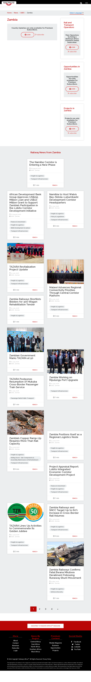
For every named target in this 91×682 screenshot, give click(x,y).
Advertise (15, 646)
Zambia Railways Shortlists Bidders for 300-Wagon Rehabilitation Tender (25, 302)
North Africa (35, 647)
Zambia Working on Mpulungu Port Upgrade (63, 379)
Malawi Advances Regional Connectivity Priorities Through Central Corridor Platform (65, 291)
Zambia (37, 170)
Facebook (77, 642)
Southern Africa (35, 649)
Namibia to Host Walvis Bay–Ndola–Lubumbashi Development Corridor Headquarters (63, 198)
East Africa (36, 644)
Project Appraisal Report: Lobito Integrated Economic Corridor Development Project (64, 470)
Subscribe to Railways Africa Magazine (45, 626)
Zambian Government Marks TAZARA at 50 (22, 357)
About (15, 641)
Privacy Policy (47, 659)
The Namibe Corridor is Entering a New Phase (43, 163)
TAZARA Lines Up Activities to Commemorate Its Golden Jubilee (25, 528)
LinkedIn (77, 647)
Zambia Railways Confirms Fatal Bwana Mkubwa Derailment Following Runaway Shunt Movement (65, 573)
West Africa (35, 652)
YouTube (77, 649)
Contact (16, 643)
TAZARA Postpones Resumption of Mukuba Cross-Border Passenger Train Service (23, 383)
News (16, 13)
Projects (55, 650)
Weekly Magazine (55, 643)
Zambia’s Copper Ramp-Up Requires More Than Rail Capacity (25, 441)
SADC (22, 13)
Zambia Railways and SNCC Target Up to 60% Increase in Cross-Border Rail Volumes (64, 511)
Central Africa (36, 642)
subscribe (40, 35)
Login (28, 35)
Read (54, 185)
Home (9, 13)
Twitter (77, 644)
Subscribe (15, 648)
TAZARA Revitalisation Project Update (22, 268)
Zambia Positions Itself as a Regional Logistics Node (65, 436)
